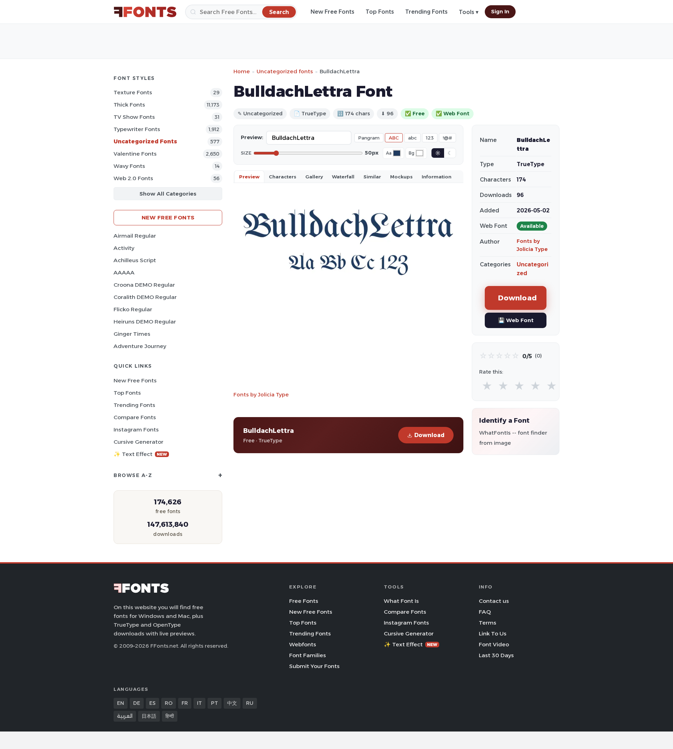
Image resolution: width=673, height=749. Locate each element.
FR (185, 703)
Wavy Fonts (129, 166)
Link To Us (493, 633)
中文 (232, 703)
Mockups (401, 176)
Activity (124, 248)
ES (152, 703)
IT (199, 703)
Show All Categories (168, 193)
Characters (282, 176)
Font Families (307, 655)
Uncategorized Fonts (145, 141)
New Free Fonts (332, 11)
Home (241, 71)
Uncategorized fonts (285, 71)
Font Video (494, 644)
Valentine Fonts (135, 153)
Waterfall (343, 176)
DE (136, 703)
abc (412, 138)
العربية (124, 716)
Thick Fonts (129, 104)
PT (214, 703)
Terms (487, 622)
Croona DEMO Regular (144, 284)
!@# (447, 138)
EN (120, 703)
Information (436, 176)
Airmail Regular (135, 235)
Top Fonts (380, 11)
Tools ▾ (468, 12)
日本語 (149, 716)
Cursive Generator (138, 441)
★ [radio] (487, 386)
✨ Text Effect (140, 454)
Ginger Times (132, 334)
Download (429, 435)
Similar (372, 176)
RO (168, 703)
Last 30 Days (496, 655)
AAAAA (124, 272)
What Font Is (401, 601)
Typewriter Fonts (137, 129)
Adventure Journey (140, 346)
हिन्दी (169, 716)
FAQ (485, 611)
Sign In (500, 11)
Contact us (494, 601)
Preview (249, 176)
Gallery (314, 176)
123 (430, 138)
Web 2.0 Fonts (133, 178)
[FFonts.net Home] (145, 12)
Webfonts (302, 644)
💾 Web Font (515, 320)
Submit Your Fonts (314, 666)
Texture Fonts (133, 92)
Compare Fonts (135, 417)
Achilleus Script (135, 260)
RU (249, 703)
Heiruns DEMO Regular (145, 321)
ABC (394, 138)
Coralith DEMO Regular (145, 297)
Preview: (252, 137)
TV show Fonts (134, 117)
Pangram (369, 138)
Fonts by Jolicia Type (261, 394)
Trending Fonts (426, 11)
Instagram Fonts (136, 429)
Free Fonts (303, 601)
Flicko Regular (133, 309)
